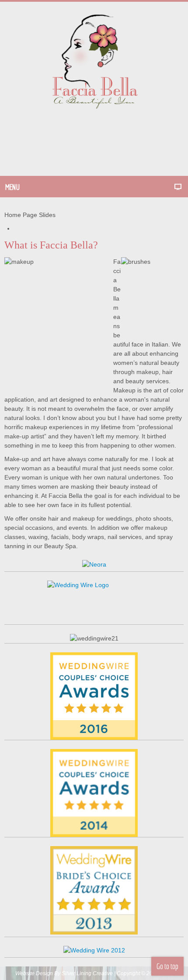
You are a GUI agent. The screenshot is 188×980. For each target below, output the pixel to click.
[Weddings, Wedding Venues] (94, 759)
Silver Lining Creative (87, 973)
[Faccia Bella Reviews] (94, 695)
